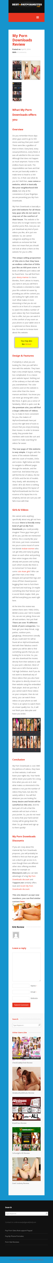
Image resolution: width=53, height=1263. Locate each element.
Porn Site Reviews (12, 1242)
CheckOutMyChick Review (22, 1063)
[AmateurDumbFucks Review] (26, 1090)
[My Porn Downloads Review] (26, 919)
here (22, 901)
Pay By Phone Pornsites (14, 1236)
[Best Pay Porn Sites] (28, 11)
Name (34, 985)
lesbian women (28, 548)
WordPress (22, 1260)
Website (34, 998)
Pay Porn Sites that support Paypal (18, 1230)
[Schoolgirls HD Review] (26, 1150)
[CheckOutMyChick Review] (26, 1060)
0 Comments (21, 52)
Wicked (28, 344)
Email (33, 992)
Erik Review (18, 927)
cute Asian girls (24, 571)
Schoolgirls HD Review (21, 1153)
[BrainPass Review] (26, 1120)
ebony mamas (23, 277)
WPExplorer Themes (36, 1260)
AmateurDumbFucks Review (23, 1093)
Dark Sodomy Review (20, 1183)
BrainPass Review (19, 1123)
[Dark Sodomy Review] (26, 1180)
